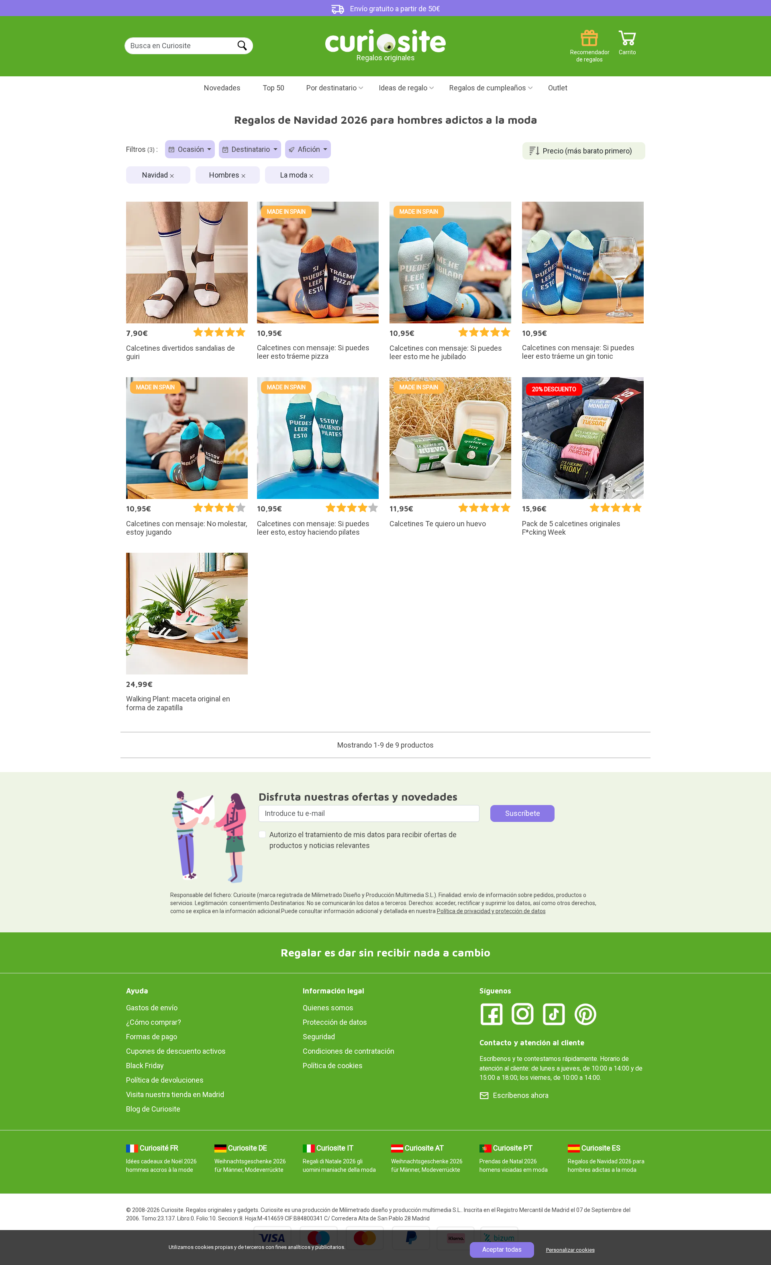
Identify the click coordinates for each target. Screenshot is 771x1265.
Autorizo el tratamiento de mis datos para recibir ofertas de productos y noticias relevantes (363, 840)
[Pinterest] (585, 1014)
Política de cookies (333, 1065)
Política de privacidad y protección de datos (491, 911)
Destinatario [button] (250, 149)
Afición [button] (309, 149)
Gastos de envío (151, 1007)
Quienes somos (328, 1007)
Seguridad (319, 1036)
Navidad (155, 175)
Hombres (225, 175)
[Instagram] (523, 1014)
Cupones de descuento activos (176, 1051)
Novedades (222, 88)
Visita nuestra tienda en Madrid (175, 1094)
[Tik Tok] (554, 1014)
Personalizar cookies (570, 1250)
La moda (294, 175)
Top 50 (273, 88)
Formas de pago (151, 1036)
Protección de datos (335, 1022)
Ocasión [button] (191, 149)
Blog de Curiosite (153, 1109)
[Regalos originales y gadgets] (385, 40)
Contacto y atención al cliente (531, 1042)
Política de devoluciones (165, 1080)
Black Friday (145, 1065)
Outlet (557, 88)
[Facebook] (491, 1014)
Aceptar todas (502, 1249)
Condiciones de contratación (348, 1051)
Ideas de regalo (403, 88)
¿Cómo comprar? (153, 1022)
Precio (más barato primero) (587, 151)
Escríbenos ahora (521, 1095)
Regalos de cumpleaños (487, 88)
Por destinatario (331, 88)
